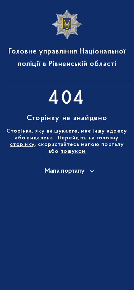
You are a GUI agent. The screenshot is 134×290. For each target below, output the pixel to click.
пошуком (73, 151)
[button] (67, 171)
